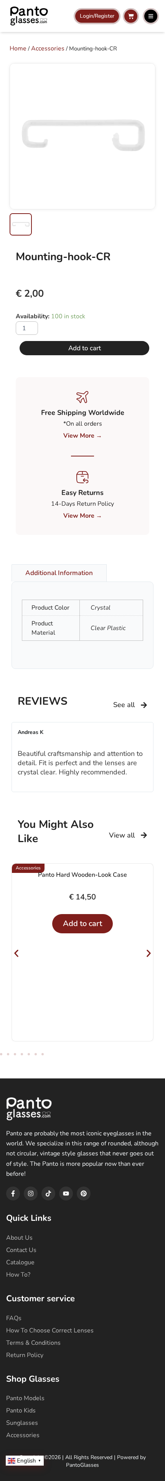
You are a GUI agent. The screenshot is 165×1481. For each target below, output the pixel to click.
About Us (19, 1238)
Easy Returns (82, 492)
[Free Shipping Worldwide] (82, 397)
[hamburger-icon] (151, 16)
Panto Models (25, 1398)
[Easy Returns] (82, 477)
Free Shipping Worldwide (82, 412)
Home (18, 48)
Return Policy (24, 1355)
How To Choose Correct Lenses (50, 1330)
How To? (18, 1274)
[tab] (59, 573)
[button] (16, 953)
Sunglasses (22, 1423)
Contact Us (21, 1250)
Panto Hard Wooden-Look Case (82, 875)
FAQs (13, 1318)
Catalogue (20, 1262)
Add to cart (84, 348)
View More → (82, 435)
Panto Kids (21, 1410)
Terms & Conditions (33, 1343)
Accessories (47, 48)
